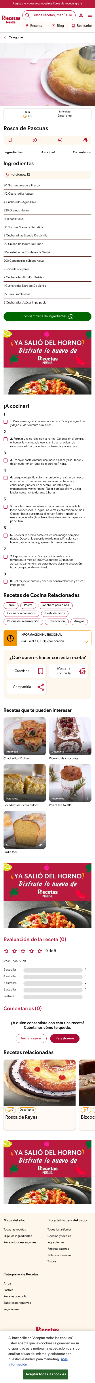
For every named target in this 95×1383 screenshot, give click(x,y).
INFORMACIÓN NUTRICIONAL (42, 638)
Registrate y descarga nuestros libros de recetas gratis (47, 3)
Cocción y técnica (59, 1236)
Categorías (16, 37)
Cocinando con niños (21, 613)
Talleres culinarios (59, 1255)
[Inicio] (11, 20)
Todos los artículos (60, 1229)
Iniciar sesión (31, 1038)
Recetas (36, 26)
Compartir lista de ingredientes (43, 316)
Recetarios (84, 26)
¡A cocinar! (47, 152)
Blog (60, 26)
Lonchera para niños (55, 605)
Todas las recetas (15, 1229)
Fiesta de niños (55, 613)
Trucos (52, 1261)
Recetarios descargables (20, 1242)
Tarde (11, 605)
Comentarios (82, 152)
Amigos (79, 621)
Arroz (7, 1283)
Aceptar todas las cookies (46, 1374)
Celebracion (57, 621)
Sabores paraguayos (17, 1303)
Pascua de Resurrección (23, 621)
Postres (8, 1290)
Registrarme (65, 1038)
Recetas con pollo (15, 1296)
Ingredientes (13, 152)
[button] (9, 140)
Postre (28, 605)
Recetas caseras (58, 1249)
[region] (47, 1357)
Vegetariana (11, 1309)
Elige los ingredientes (18, 1236)
